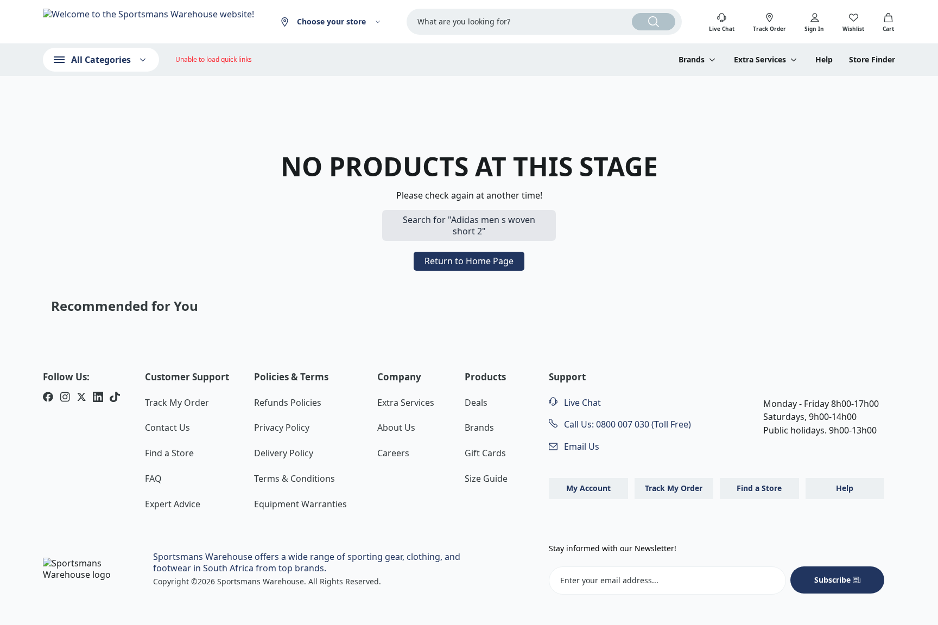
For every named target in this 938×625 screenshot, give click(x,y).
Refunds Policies (287, 403)
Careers (393, 453)
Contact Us (167, 427)
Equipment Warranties (300, 504)
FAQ (153, 478)
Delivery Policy (283, 453)
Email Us (580, 446)
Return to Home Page (469, 261)
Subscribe (832, 580)
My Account (588, 488)
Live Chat (581, 403)
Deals (476, 403)
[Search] (653, 21)
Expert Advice (172, 504)
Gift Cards (485, 453)
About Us (396, 427)
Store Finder (872, 60)
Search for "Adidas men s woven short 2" (469, 225)
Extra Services (405, 403)
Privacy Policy (281, 427)
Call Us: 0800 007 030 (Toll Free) (626, 424)
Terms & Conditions (294, 478)
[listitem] (48, 398)
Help (824, 60)
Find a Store (169, 453)
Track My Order (177, 403)
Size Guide (486, 478)
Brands (479, 427)
